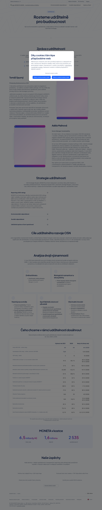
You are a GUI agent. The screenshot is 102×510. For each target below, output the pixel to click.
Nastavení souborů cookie (51, 73)
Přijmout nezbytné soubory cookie (61, 77)
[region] (51, 66)
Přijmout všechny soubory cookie (42, 77)
